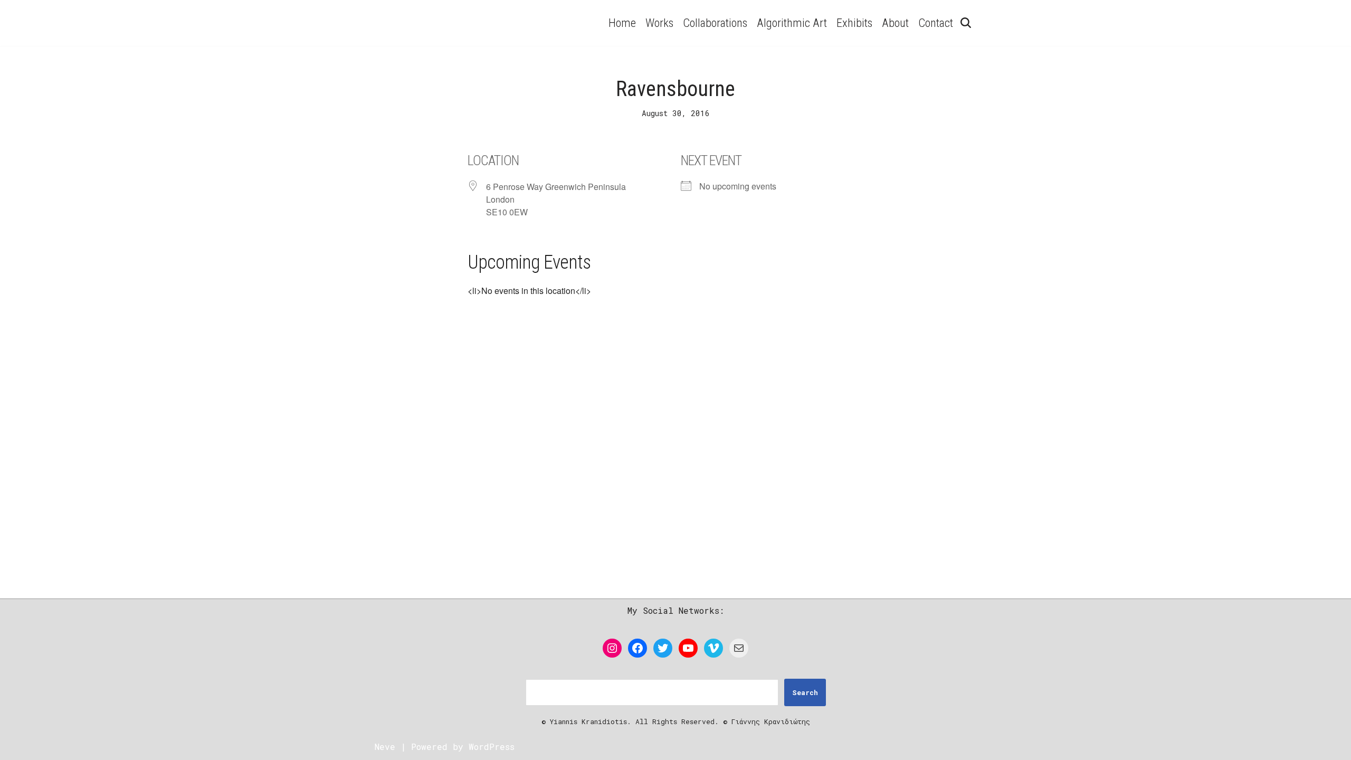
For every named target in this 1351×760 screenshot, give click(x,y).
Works (659, 23)
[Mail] (738, 648)
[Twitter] (662, 648)
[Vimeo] (713, 648)
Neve (385, 746)
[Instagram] (612, 648)
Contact (935, 23)
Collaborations (715, 23)
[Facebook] (637, 648)
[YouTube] (688, 648)
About (895, 23)
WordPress (492, 746)
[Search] (965, 22)
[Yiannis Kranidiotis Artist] (467, 23)
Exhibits (854, 23)
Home (622, 23)
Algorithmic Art (792, 23)
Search (805, 692)
